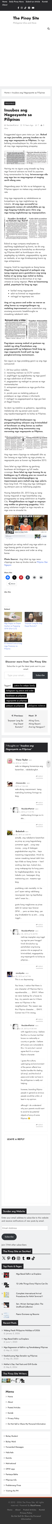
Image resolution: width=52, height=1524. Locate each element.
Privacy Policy (13, 1418)
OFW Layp (10, 1468)
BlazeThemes (35, 1505)
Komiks (9, 1458)
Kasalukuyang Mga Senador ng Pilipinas (20, 1355)
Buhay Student (12, 1436)
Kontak (45, 1)
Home (4, 1)
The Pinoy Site (26, 18)
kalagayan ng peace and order (20, 690)
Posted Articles (14, 1407)
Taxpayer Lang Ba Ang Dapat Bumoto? (33, 624)
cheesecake (21, 783)
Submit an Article (33, 1)
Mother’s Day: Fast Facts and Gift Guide (20, 1364)
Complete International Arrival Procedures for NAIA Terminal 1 (29, 1295)
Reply (40, 776)
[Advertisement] (26, 58)
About (4, 4)
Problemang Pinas (13, 1485)
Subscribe (40, 675)
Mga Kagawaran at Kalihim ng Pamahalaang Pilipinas (26, 1347)
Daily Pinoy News (16, 1)
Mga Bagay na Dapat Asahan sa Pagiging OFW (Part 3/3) (12, 626)
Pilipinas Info (11, 1479)
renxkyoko (20, 973)
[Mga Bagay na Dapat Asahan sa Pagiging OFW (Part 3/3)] (13, 617)
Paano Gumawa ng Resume (27, 1314)
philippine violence (36, 705)
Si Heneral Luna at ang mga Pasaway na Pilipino (13, 646)
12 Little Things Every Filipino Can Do (32, 1283)
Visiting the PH (12, 1490)
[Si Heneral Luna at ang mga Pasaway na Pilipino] (13, 637)
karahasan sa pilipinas (16, 695)
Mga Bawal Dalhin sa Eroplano (28, 1273)
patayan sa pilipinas (15, 705)
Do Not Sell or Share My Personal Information (27, 1423)
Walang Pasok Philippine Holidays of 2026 (22, 1330)
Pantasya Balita (12, 1474)
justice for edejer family (24, 685)
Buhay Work (11, 1441)
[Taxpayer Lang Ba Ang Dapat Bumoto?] (33, 617)
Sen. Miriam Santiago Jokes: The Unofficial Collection (29, 1305)
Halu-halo (9, 103)
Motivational (11, 1463)
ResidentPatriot (12, 125)
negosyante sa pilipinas (16, 700)
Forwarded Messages (15, 1447)
